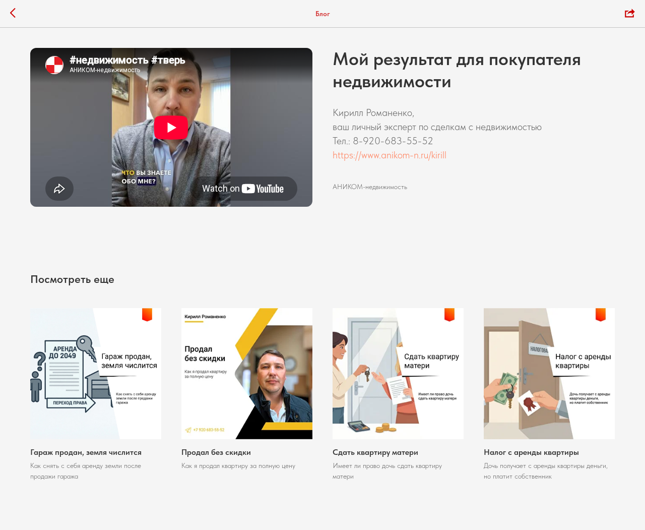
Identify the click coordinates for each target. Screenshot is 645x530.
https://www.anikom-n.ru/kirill (389, 155)
